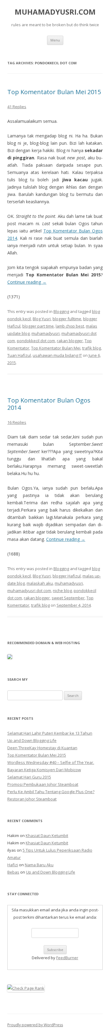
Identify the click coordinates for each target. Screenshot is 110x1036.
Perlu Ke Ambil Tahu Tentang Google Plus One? (50, 791)
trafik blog (91, 348)
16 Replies (16, 422)
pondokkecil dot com (36, 340)
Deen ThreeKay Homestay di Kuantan (42, 747)
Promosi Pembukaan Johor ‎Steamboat (42, 784)
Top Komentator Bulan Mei (55, 348)
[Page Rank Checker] (25, 988)
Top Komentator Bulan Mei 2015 (54, 92)
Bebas (13, 872)
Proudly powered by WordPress (35, 1024)
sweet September (68, 598)
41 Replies (16, 106)
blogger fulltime (67, 318)
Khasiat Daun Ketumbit (47, 835)
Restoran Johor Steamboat (32, 799)
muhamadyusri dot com (29, 590)
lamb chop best (70, 326)
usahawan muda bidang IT (57, 355)
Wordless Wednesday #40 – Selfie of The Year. (50, 762)
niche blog (62, 590)
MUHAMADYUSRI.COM (55, 12)
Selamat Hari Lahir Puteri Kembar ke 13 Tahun (49, 733)
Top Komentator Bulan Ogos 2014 (48, 404)
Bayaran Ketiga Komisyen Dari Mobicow (44, 769)
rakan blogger (70, 340)
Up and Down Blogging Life (32, 740)
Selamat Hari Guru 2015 (29, 777)
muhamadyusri (45, 333)
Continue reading (26, 282)
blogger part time (38, 326)
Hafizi (12, 864)
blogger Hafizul (67, 576)
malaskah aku (40, 583)
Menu (55, 40)
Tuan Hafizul (19, 355)
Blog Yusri (42, 318)
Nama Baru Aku (39, 864)
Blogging (61, 311)
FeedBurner (67, 957)
